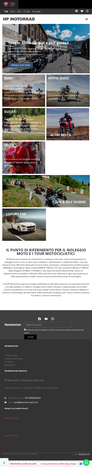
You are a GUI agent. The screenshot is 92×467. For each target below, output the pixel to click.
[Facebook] (76, 11)
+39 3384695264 (32, 397)
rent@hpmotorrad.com (26, 402)
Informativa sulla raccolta (23, 463)
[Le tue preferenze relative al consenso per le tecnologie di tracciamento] (4, 463)
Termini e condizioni (14, 358)
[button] (87, 19)
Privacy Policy (11, 418)
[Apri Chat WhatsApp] (86, 462)
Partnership (10, 365)
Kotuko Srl (84, 454)
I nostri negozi (11, 355)
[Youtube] (82, 11)
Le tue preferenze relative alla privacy (58, 464)
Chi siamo (9, 361)
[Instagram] (87, 11)
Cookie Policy (11, 435)
